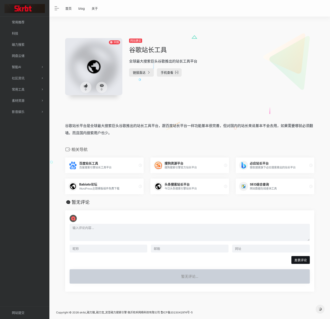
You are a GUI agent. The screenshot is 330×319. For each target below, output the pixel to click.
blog (81, 8)
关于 (95, 8)
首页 (68, 8)
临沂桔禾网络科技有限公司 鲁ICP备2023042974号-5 (160, 312)
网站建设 (135, 40)
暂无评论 (81, 202)
